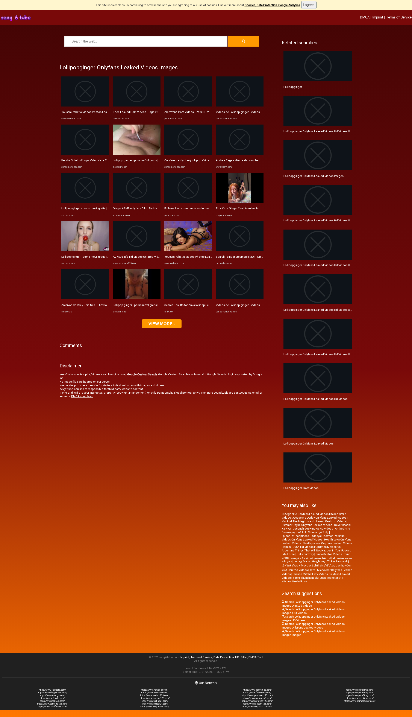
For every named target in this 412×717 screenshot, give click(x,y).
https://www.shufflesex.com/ (52, 706)
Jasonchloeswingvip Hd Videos (313, 528)
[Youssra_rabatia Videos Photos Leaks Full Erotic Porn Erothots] (85, 105)
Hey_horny (318, 561)
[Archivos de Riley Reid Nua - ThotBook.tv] (85, 298)
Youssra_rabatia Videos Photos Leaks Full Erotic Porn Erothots (101, 112)
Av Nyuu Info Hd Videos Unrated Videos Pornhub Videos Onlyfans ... (155, 257)
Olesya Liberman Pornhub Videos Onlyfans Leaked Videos (313, 537)
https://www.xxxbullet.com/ (154, 692)
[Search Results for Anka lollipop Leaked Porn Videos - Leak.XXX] (188, 298)
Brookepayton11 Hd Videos (299, 532)
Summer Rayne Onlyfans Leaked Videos (307, 525)
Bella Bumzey (305, 554)
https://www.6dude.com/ (52, 698)
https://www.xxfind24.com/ (154, 701)
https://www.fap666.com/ (52, 701)
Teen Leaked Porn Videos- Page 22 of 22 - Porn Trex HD (149, 112)
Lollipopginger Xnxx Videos (300, 488)
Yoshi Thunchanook (305, 578)
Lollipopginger (292, 87)
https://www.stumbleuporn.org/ (360, 701)
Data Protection (224, 657)
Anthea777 (342, 528)
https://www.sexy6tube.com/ (257, 689)
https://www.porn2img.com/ (360, 692)
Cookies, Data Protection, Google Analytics (272, 5)
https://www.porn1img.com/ (360, 689)
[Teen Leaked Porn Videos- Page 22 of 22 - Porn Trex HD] (137, 105)
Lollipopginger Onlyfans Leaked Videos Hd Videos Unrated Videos (325, 131)
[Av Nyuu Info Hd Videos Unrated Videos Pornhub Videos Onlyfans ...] (137, 250)
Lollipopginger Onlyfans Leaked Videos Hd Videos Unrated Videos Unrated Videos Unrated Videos (346, 220)
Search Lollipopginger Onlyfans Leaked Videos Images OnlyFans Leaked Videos (313, 625)
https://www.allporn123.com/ (257, 703)
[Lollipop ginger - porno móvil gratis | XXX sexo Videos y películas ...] (85, 202)
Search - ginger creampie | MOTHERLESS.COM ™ (246, 257)
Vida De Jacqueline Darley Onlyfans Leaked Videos (314, 517)
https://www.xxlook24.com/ (154, 703)
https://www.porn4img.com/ (360, 698)
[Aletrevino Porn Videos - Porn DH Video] (188, 105)
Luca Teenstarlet (330, 578)
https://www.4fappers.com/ (52, 689)
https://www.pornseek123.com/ (257, 695)
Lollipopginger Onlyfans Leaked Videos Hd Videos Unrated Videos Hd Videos (332, 354)
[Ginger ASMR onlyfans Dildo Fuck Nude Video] (137, 202)
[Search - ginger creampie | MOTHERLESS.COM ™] (240, 250)
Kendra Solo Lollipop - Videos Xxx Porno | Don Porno (94, 160)
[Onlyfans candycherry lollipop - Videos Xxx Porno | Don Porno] (188, 153)
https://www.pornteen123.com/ (257, 701)
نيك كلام (324, 532)
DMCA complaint (82, 396)
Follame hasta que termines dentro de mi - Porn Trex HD (200, 208)
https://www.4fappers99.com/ (52, 692)
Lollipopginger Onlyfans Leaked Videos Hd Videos (315, 399)
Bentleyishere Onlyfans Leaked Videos (327, 543)
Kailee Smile (338, 514)
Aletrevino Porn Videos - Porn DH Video (189, 112)
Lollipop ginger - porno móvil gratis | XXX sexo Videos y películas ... (103, 208)
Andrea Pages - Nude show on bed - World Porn (246, 160)
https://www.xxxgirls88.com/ (154, 706)
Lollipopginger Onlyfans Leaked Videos (308, 443)
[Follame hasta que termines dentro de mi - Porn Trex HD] (188, 202)
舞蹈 (312, 570)
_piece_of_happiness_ (296, 536)
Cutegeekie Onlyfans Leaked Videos (305, 514)
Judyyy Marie (302, 561)
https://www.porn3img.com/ (360, 695)
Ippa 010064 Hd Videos (298, 547)
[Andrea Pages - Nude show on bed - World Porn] (240, 153)
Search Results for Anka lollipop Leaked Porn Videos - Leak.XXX (205, 305)
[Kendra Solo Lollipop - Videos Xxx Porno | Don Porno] (85, 153)
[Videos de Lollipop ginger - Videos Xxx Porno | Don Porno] (240, 105)
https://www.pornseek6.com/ (257, 698)
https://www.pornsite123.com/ (52, 703)
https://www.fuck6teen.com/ (257, 692)
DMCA (365, 17)
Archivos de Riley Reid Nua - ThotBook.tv (87, 305)
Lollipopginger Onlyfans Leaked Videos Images (313, 176)
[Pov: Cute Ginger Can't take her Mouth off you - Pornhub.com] (240, 202)
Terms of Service (399, 17)
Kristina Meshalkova (294, 581)
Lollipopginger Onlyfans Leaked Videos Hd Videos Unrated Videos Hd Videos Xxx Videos (340, 310)
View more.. (161, 323)
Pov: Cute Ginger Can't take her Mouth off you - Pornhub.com (254, 208)
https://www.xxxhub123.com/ (154, 695)
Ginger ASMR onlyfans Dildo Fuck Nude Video (142, 208)
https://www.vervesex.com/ (154, 689)
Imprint (377, 17)
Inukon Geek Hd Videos (331, 521)
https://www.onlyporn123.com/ (257, 706)
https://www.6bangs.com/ (52, 695)
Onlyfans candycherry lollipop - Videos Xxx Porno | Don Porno (203, 160)
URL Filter (241, 657)
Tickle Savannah (337, 561)
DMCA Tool (255, 657)
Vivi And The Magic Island (298, 521)
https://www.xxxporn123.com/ (155, 698)
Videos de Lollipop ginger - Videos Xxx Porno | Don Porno (252, 112)
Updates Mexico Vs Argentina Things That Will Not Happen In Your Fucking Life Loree (316, 550)
